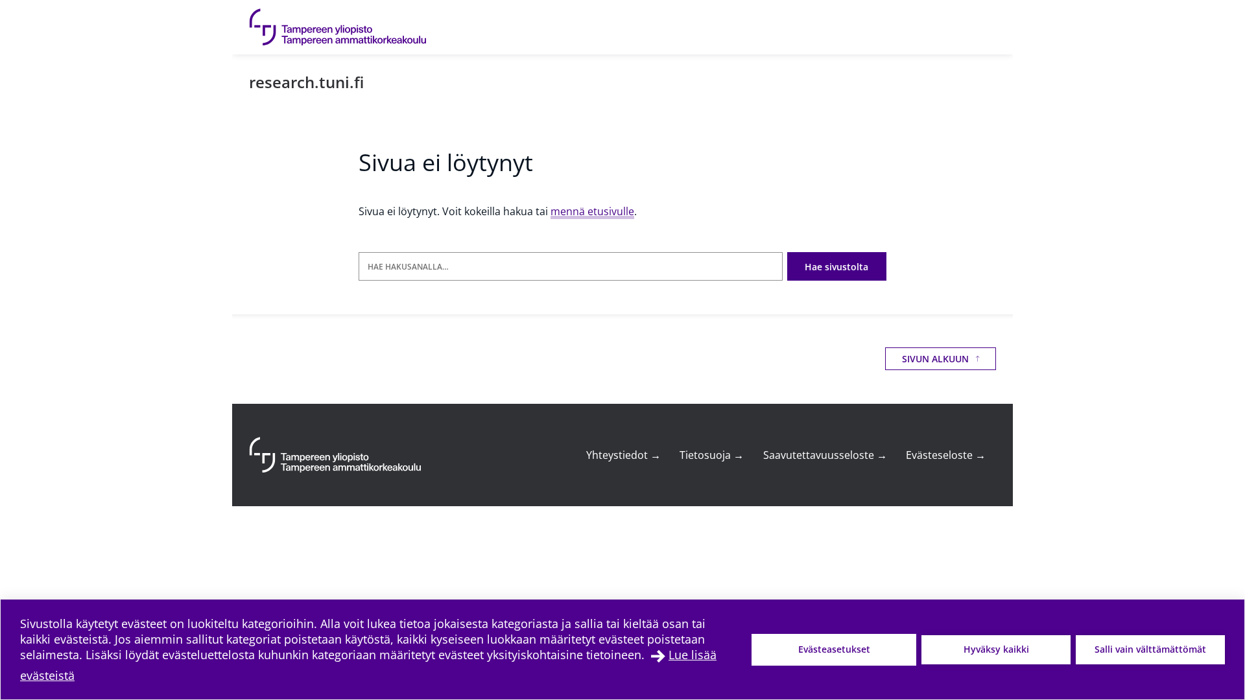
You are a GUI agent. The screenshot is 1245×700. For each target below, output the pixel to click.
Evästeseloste (946, 455)
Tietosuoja (712, 455)
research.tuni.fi (306, 82)
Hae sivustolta (836, 267)
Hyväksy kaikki (996, 649)
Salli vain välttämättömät (1150, 649)
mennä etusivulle (592, 211)
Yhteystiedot (623, 455)
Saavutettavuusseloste (825, 455)
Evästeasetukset (834, 649)
